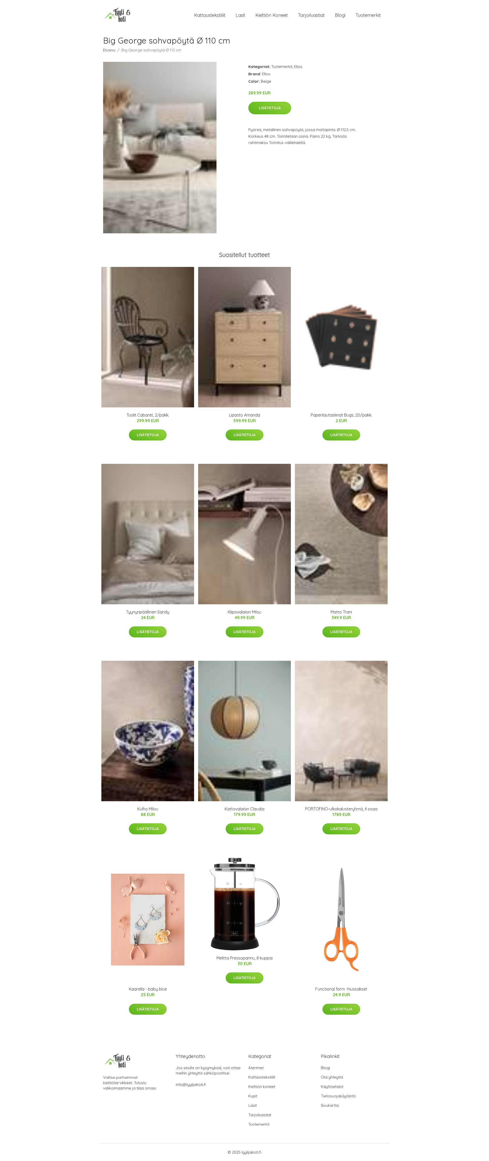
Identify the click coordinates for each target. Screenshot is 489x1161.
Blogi (340, 15)
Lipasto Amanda (244, 415)
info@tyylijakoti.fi (191, 1084)
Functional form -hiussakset (341, 989)
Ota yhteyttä (332, 1077)
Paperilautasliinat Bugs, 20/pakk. (341, 415)
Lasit (240, 15)
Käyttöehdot (332, 1086)
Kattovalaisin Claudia (244, 808)
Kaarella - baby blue (148, 989)
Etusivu (109, 50)
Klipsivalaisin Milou (244, 611)
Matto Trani (341, 611)
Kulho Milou (147, 808)
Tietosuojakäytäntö (338, 1096)
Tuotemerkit (368, 15)
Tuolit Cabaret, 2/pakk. (148, 415)
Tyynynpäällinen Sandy (147, 611)
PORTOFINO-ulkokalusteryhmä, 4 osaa (341, 808)
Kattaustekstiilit (209, 15)
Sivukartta (330, 1105)
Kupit (252, 1096)
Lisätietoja (270, 108)
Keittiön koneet (271, 15)
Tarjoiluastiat (311, 15)
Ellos (298, 66)
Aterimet (256, 1067)
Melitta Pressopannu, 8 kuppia (244, 958)
